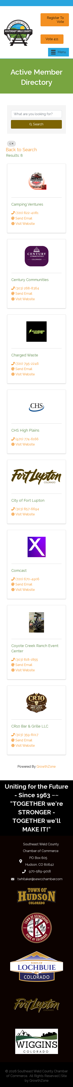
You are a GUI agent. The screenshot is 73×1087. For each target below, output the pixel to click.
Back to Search (21, 149)
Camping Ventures (27, 204)
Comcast (19, 570)
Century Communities (30, 280)
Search (38, 124)
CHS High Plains (25, 430)
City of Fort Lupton (27, 500)
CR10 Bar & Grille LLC (29, 726)
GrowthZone (46, 766)
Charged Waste (24, 355)
